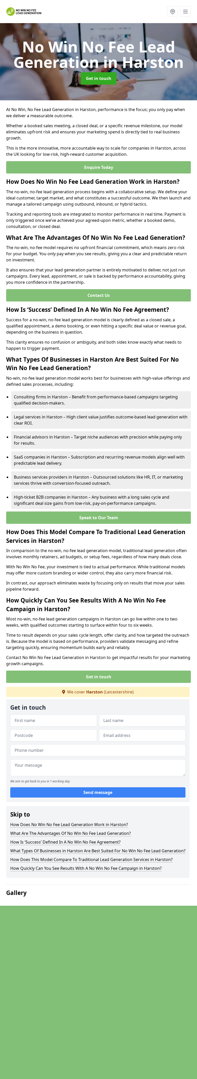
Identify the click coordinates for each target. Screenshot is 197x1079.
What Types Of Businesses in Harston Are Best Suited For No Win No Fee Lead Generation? (97, 851)
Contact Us (98, 295)
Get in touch (98, 78)
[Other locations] (172, 11)
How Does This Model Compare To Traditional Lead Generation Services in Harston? (91, 859)
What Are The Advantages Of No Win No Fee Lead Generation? (70, 833)
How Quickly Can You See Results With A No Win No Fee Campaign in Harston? (86, 868)
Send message (97, 792)
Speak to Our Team (98, 517)
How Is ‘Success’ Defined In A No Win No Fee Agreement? (65, 842)
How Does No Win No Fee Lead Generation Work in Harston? (69, 824)
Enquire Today (98, 167)
